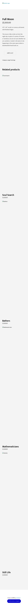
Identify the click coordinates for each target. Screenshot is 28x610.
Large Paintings (11, 60)
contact (18, 598)
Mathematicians (10, 447)
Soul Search (8, 195)
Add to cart (10, 53)
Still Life (6, 572)
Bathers (6, 321)
